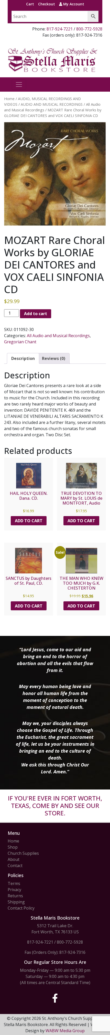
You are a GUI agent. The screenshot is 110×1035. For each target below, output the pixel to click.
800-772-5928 (89, 29)
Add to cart (35, 313)
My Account (73, 4)
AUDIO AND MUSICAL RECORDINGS (52, 104)
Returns (15, 896)
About (13, 859)
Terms (14, 883)
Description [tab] (23, 358)
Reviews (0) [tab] (53, 358)
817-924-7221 (60, 29)
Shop (13, 847)
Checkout (46, 4)
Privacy (14, 889)
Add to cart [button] (28, 521)
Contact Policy (21, 908)
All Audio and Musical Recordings (58, 335)
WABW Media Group (65, 1030)
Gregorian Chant (20, 342)
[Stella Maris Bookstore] (53, 59)
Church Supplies (23, 853)
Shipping (16, 902)
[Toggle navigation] (19, 84)
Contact (15, 865)
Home (9, 98)
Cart (30, 4)
